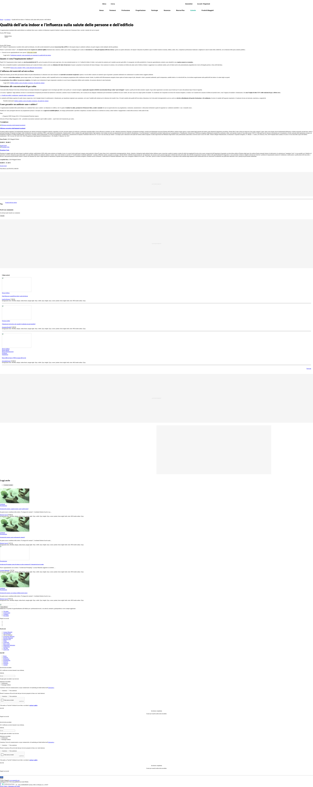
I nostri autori (6, 612)
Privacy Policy (3, 786)
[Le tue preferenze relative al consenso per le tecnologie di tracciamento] (8, 784)
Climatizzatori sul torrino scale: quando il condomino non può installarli (18, 324)
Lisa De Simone (6, 299)
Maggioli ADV (7, 639)
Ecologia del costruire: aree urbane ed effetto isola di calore (13, 593)
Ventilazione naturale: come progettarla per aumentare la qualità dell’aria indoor (30, 55)
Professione (126, 10)
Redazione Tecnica (8, 36)
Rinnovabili (178, 14)
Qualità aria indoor (200, 14)
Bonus (101, 10)
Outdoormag (6, 646)
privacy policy (33, 705)
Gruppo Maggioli (7, 632)
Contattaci (5, 614)
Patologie (154, 10)
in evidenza (7, 19)
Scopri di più (3, 145)
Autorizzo (4, 690)
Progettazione (140, 10)
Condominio (150, 14)
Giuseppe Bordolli (6, 327)
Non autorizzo (13, 690)
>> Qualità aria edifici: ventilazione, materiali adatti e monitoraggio (17, 95)
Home (1, 19)
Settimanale (5, 683)
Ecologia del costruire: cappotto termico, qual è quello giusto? (14, 508)
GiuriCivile (6, 649)
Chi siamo (5, 611)
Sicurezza (167, 10)
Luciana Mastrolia (4, 570)
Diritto (5, 641)
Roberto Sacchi (4, 514)
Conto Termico (121, 14)
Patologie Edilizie (6, 685)
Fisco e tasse (6, 643)
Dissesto (188, 14)
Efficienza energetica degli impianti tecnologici (12, 128)
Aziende (193, 10)
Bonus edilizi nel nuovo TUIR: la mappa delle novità (14, 357)
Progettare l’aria (4, 150)
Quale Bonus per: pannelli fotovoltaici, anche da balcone (15, 296)
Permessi (112, 10)
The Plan (5, 648)
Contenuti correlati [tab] (8, 485)
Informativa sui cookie (14, 786)
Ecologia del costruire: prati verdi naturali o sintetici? (12, 537)
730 (141, 14)
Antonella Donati (6, 361)
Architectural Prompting (164, 14)
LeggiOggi (6, 642)
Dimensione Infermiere (9, 645)
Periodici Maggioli (8, 638)
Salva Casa (133, 14)
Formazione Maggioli (8, 636)
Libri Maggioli (7, 633)
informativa (51, 687)
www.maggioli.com (14, 780)
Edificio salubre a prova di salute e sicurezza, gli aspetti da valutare (27, 83)
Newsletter (6, 615)
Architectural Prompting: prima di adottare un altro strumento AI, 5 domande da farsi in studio (22, 564)
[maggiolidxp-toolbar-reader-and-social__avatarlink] (3, 36)
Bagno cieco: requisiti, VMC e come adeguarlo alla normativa (26, 67)
